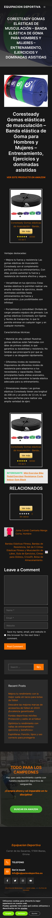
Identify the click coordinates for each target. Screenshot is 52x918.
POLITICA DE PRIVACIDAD (14, 888)
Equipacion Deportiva (22, 7)
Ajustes (34, 913)
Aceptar (8, 913)
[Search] (39, 667)
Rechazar (21, 913)
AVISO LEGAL (30, 888)
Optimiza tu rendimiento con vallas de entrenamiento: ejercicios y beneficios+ (23, 726)
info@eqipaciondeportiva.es (27, 873)
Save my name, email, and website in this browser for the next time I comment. (26, 635)
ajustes (24, 908)
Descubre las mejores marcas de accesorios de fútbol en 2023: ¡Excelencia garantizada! (25, 708)
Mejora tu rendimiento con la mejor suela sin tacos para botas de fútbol (25, 697)
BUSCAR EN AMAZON (26, 809)
